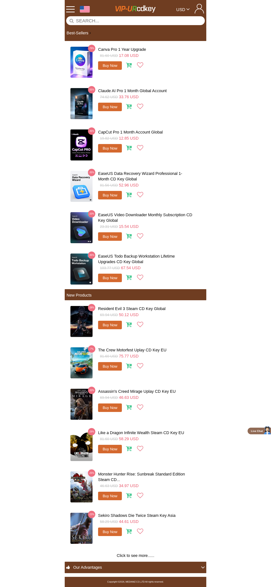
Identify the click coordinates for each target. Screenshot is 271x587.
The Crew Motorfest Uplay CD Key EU (132, 350)
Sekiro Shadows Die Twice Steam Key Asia (137, 515)
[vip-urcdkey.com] (135, 7)
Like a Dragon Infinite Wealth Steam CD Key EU (141, 432)
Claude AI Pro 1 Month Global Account (132, 90)
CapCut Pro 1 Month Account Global (130, 132)
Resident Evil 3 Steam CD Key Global (132, 308)
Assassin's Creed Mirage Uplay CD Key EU (137, 391)
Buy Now (110, 66)
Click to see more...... (135, 555)
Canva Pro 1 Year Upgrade (122, 49)
